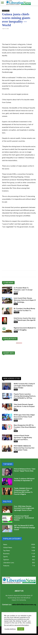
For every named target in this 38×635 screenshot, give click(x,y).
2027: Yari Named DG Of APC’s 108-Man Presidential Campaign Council (24, 527)
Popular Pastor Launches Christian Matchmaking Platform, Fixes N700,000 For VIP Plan (25, 396)
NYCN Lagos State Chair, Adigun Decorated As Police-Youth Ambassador (24, 417)
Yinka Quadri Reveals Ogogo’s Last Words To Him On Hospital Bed (24, 406)
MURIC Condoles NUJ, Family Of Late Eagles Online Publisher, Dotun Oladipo (24, 386)
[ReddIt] (23, 33)
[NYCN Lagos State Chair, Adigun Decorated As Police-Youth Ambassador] (7, 417)
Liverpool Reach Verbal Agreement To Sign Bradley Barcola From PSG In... (23, 437)
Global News (6, 10)
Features (16, 312)
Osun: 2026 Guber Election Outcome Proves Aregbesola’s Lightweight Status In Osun (24, 508)
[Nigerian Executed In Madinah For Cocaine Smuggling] (7, 329)
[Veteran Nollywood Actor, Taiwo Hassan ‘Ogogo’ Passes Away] (7, 471)
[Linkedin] (27, 33)
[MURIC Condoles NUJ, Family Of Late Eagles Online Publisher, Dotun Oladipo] (6, 386)
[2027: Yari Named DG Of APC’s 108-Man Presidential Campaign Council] (7, 528)
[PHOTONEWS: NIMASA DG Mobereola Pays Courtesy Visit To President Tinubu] (7, 448)
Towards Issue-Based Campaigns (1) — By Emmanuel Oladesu (24, 518)
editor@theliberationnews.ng (24, 604)
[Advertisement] (19, 250)
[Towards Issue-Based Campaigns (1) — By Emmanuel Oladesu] (7, 518)
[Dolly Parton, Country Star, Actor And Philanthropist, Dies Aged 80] (4, 320)
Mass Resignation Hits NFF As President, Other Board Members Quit (25, 427)
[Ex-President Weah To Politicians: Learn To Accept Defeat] (7, 290)
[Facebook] (18, 33)
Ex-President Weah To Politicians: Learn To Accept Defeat (23, 290)
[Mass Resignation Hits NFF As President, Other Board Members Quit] (7, 427)
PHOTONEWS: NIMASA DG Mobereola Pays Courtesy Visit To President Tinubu (24, 448)
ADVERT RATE (8, 353)
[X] (13, 33)
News (15, 293)
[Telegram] (9, 33)
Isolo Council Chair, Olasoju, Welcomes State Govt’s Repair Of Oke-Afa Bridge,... (25, 300)
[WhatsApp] (4, 33)
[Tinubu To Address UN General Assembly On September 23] (7, 481)
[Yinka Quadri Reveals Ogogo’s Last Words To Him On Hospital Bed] (7, 406)
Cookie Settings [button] (10, 629)
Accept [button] (20, 629)
